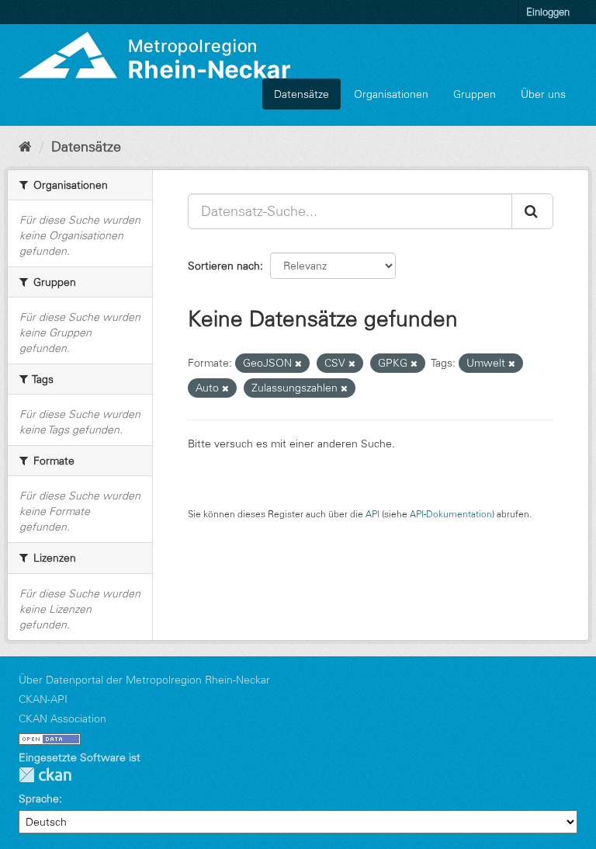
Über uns (543, 94)
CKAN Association (62, 718)
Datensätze (301, 94)
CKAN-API (43, 699)
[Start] (25, 146)
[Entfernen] (298, 363)
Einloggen (548, 11)
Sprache (39, 799)
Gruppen (474, 94)
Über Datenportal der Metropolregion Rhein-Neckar (144, 680)
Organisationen (391, 94)
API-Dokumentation (451, 514)
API (372, 514)
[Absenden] (532, 211)
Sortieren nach (224, 266)
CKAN (45, 775)
